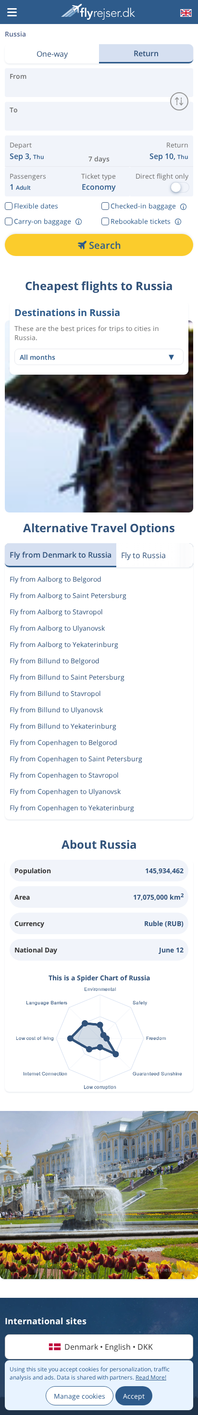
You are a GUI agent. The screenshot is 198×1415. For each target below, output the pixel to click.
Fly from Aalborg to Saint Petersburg (68, 595)
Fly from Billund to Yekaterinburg (63, 726)
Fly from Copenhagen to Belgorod (63, 742)
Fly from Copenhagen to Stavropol (64, 775)
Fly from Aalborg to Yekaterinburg (64, 644)
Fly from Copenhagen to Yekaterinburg (72, 807)
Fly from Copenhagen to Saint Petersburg (76, 758)
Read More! (151, 1377)
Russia (15, 33)
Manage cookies (79, 1396)
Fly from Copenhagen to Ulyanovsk (65, 791)
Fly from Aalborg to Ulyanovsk (57, 628)
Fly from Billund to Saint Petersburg (67, 677)
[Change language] (185, 13)
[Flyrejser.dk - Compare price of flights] (98, 12)
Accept (134, 1396)
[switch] (179, 101)
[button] (12, 13)
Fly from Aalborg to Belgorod (55, 579)
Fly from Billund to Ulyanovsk (56, 709)
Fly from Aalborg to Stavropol (56, 611)
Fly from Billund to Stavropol (55, 693)
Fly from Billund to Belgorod (54, 660)
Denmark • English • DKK (108, 1347)
